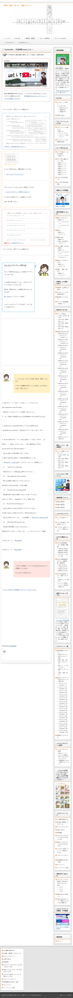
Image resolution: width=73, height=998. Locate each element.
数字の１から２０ (62, 656)
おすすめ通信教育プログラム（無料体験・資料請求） (62, 561)
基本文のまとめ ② (63, 339)
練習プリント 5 (62, 170)
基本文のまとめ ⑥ (63, 368)
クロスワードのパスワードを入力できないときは (62, 837)
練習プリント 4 (62, 168)
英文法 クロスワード (63, 677)
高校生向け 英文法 (63, 552)
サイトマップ (61, 864)
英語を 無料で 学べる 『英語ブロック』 (18, 5)
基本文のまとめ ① (63, 333)
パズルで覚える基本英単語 (62, 620)
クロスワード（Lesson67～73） (63, 394)
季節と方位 (60, 237)
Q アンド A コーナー (63, 827)
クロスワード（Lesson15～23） (63, 349)
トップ (8, 38)
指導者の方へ (63, 109)
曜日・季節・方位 (62, 660)
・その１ (60, 887)
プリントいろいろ (62, 133)
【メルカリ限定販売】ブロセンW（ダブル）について (63, 756)
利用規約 (59, 832)
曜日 (58, 230)
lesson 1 (17, 272)
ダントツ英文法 (44, 38)
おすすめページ (24, 42)
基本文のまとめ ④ (63, 353)
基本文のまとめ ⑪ (63, 406)
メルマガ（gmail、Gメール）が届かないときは (62, 850)
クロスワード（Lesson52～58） (63, 379)
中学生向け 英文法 (63, 548)
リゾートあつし (59, 66)
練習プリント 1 (62, 163)
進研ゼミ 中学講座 (60, 206)
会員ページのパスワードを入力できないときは (62, 844)
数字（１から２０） (62, 218)
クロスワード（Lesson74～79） (63, 402)
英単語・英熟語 (30, 38)
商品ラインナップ (62, 753)
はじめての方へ (62, 106)
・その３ (60, 891)
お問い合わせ (61, 115)
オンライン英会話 (62, 583)
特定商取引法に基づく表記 (11, 982)
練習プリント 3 (62, 166)
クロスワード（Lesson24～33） (63, 356)
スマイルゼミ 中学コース (62, 492)
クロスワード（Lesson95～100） (63, 433)
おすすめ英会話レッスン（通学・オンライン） (62, 575)
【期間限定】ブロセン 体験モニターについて (63, 762)
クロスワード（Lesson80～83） (63, 410)
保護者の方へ (63, 111)
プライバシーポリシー (10, 979)
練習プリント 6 (62, 172)
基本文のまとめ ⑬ (63, 421)
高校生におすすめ (62, 570)
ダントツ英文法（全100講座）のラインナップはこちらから (20, 589)
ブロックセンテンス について (15, 174)
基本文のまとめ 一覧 (63, 331)
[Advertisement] (26, 342)
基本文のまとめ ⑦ (63, 376)
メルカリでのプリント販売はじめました (18, 192)
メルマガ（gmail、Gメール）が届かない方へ (62, 529)
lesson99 (18, 549)
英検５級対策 (61, 507)
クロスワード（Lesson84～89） (63, 417)
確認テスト (61, 131)
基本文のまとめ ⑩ (63, 399)
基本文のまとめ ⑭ (63, 429)
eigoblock (13, 646)
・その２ (60, 889)
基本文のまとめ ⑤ (63, 360)
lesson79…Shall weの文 (40, 517)
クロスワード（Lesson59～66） (63, 387)
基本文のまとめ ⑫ (63, 414)
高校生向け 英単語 (63, 550)
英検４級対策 (61, 504)
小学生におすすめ (62, 567)
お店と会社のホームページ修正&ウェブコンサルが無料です (63, 900)
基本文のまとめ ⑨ (63, 391)
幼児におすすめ (62, 565)
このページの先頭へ (66, 995)
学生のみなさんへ (64, 108)
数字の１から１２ (62, 654)
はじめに (18, 38)
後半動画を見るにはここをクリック (34, 96)
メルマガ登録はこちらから (12, 98)
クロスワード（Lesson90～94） (63, 425)
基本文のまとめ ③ (63, 345)
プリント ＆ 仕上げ (60, 38)
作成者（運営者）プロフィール (12, 953)
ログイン (59, 941)
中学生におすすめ (62, 568)
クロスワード (10, 42)
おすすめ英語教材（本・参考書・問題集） (62, 544)
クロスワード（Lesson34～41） (63, 364)
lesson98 (18, 540)
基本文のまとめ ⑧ (63, 383)
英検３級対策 (61, 501)
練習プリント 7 (62, 174)
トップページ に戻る (63, 867)
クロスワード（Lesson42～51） (63, 372)
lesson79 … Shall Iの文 (12, 462)
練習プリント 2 (62, 164)
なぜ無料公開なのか (62, 819)
